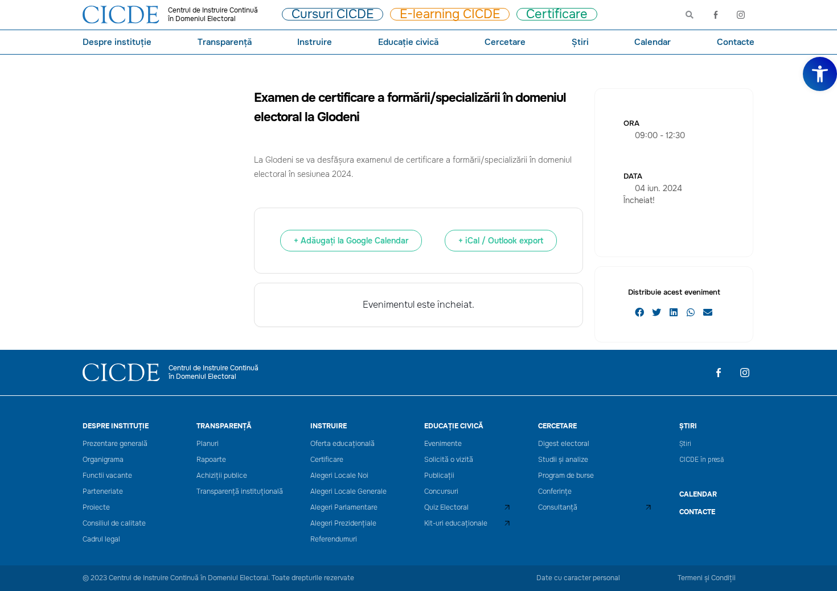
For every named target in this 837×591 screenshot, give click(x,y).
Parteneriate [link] (103, 491)
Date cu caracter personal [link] (578, 577)
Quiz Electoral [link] (446, 507)
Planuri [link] (207, 444)
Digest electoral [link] (563, 444)
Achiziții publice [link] (221, 476)
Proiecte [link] (96, 507)
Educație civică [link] (408, 42)
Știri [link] (580, 42)
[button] (639, 312)
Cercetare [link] (505, 42)
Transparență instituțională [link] (239, 491)
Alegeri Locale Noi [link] (339, 476)
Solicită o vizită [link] (448, 460)
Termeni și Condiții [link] (707, 577)
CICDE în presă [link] (701, 460)
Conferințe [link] (555, 491)
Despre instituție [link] (117, 42)
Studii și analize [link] (563, 460)
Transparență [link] (225, 42)
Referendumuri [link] (333, 539)
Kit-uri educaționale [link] (455, 523)
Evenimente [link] (443, 444)
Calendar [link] (652, 42)
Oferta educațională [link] (342, 444)
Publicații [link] (439, 476)
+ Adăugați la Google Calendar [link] (351, 240)
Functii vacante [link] (107, 476)
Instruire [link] (314, 42)
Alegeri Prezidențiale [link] (343, 523)
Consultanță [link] (557, 507)
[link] (820, 74)
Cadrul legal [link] (101, 539)
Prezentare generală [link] (115, 444)
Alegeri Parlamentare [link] (344, 507)
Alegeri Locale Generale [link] (348, 491)
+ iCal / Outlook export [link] (500, 240)
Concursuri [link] (441, 491)
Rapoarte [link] (211, 460)
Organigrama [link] (103, 460)
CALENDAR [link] (698, 494)
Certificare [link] (326, 460)
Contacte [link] (735, 42)
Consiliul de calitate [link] (114, 523)
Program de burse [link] (566, 476)
